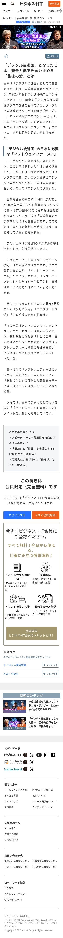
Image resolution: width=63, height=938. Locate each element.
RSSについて (39, 795)
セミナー (7, 10)
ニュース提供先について (44, 801)
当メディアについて (42, 807)
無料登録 (54, 3)
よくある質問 (11, 795)
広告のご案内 (11, 834)
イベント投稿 (11, 840)
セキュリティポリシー (15, 893)
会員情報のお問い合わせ (44, 861)
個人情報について (13, 899)
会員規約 (8, 807)
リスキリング (54, 10)
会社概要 (8, 888)
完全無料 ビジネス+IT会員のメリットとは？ (31, 633)
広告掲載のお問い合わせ (44, 866)
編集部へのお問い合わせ (16, 861)
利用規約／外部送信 (42, 789)
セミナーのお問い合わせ (16, 866)
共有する (54, 56)
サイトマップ (11, 801)
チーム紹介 (10, 828)
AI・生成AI (12, 673)
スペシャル (23, 10)
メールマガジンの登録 (15, 789)
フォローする (52, 664)
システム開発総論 (16, 665)
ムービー (38, 10)
